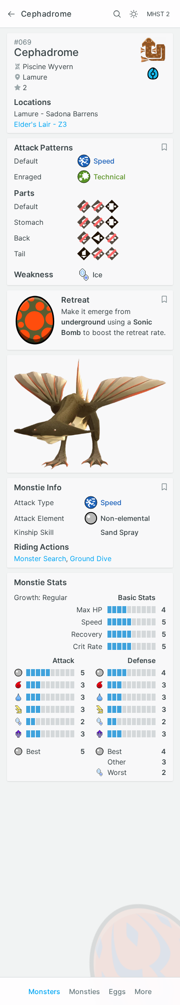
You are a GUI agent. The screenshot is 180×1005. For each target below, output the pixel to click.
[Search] (117, 14)
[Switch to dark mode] (134, 14)
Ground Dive (90, 558)
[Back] (11, 14)
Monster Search (40, 558)
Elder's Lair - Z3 (40, 124)
